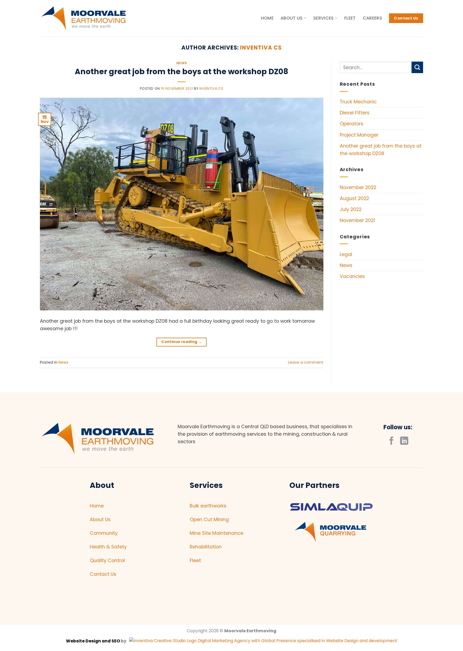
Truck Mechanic (358, 102)
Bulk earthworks (208, 506)
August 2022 (354, 198)
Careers (372, 18)
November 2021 (357, 220)
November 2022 (358, 187)
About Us (292, 18)
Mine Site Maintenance (216, 533)
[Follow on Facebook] (391, 441)
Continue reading (181, 341)
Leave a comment (305, 362)
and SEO (111, 641)
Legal (346, 254)
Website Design (84, 641)
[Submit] (417, 67)
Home (267, 18)
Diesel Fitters (354, 113)
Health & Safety (108, 547)
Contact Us (103, 574)
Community (104, 533)
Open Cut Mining (209, 519)
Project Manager (359, 135)
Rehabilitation (206, 547)
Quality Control (107, 560)
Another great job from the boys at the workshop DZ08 (181, 71)
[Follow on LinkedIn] (404, 441)
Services (323, 18)
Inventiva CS (261, 47)
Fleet (350, 18)
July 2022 (350, 209)
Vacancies (352, 276)
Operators (351, 124)
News (181, 63)
